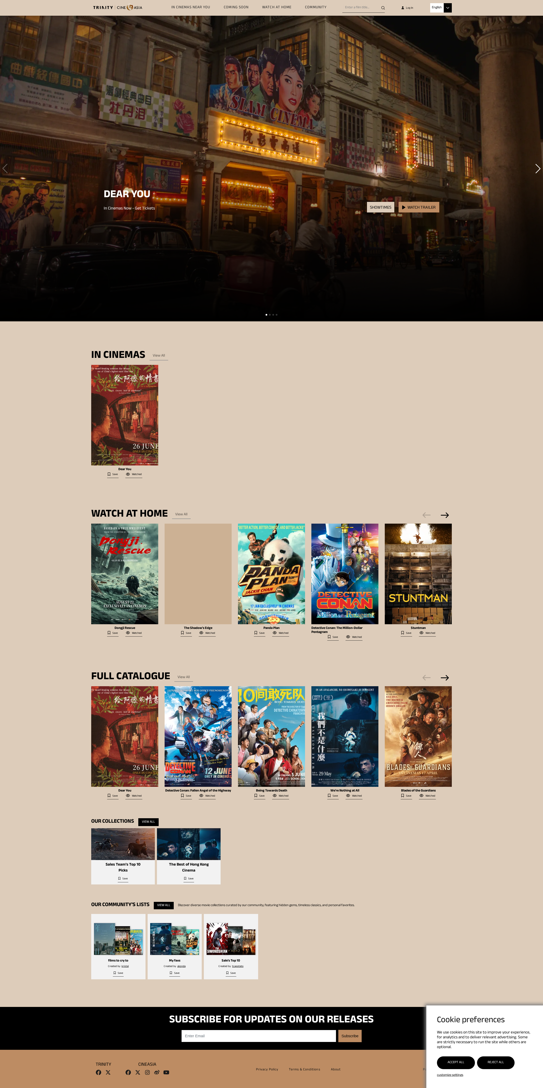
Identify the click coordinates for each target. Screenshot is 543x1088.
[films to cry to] (118, 936)
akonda (181, 966)
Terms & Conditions (304, 1070)
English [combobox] (437, 8)
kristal (125, 966)
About (336, 1070)
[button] (448, 8)
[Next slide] (445, 515)
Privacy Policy (267, 1070)
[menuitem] (190, 8)
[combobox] (365, 8)
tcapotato (238, 966)
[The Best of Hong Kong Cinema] (189, 844)
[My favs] (174, 936)
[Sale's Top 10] (231, 936)
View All (159, 356)
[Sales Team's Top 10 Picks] (123, 844)
